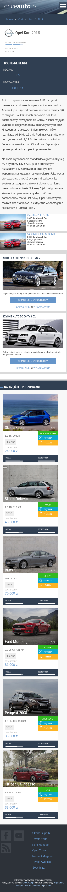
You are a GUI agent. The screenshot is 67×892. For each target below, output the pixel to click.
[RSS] (6, 853)
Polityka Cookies (23, 885)
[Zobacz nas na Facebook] (6, 840)
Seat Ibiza (38, 867)
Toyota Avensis (41, 861)
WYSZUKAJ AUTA (42, 307)
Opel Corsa (39, 850)
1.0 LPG (17, 88)
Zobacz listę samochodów (33, 300)
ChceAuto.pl (28, 883)
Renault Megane (42, 856)
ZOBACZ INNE (23, 307)
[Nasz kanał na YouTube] (19, 840)
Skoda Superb (41, 833)
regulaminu (59, 883)
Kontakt (47, 885)
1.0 (17, 75)
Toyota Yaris (39, 838)
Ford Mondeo (40, 844)
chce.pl (21, 5)
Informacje (38, 885)
